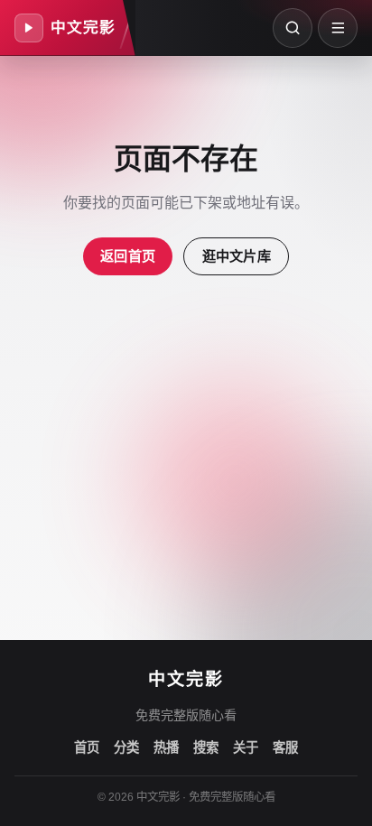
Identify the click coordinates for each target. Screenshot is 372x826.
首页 (86, 747)
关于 (245, 747)
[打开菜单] (338, 28)
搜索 (206, 747)
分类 (126, 747)
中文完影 (186, 679)
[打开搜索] (292, 28)
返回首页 (127, 256)
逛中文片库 (237, 256)
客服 (285, 747)
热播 (166, 747)
